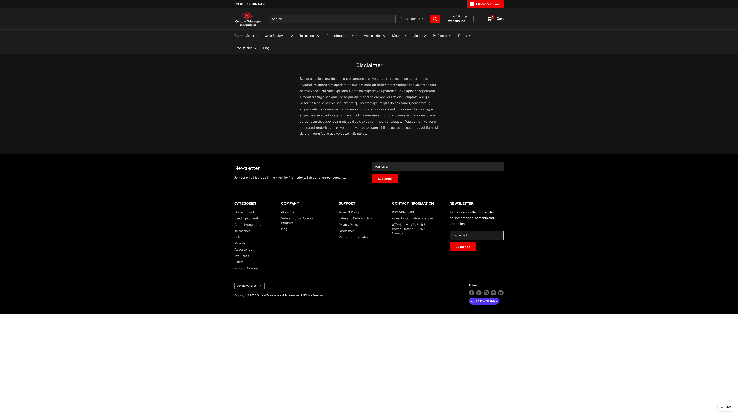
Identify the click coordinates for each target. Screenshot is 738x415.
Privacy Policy (348, 225)
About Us (287, 212)
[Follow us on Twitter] (479, 292)
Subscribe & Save (488, 4)
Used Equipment (276, 35)
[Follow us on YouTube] (501, 292)
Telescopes (307, 35)
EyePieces (439, 35)
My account (456, 21)
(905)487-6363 (403, 212)
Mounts (397, 35)
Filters (462, 35)
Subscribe (385, 179)
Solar (417, 35)
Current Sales (244, 35)
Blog (266, 48)
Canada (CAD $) (246, 285)
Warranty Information (354, 237)
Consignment (244, 212)
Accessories (372, 35)
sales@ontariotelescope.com (412, 218)
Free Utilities (243, 48)
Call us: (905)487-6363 (249, 4)
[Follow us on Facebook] (471, 292)
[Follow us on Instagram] (486, 292)
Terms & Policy (349, 212)
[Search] (435, 19)
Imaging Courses (246, 268)
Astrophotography (339, 35)
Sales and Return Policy (355, 218)
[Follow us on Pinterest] (493, 292)
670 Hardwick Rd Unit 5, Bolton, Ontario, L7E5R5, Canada (409, 229)
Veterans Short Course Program (297, 220)
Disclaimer (346, 231)
